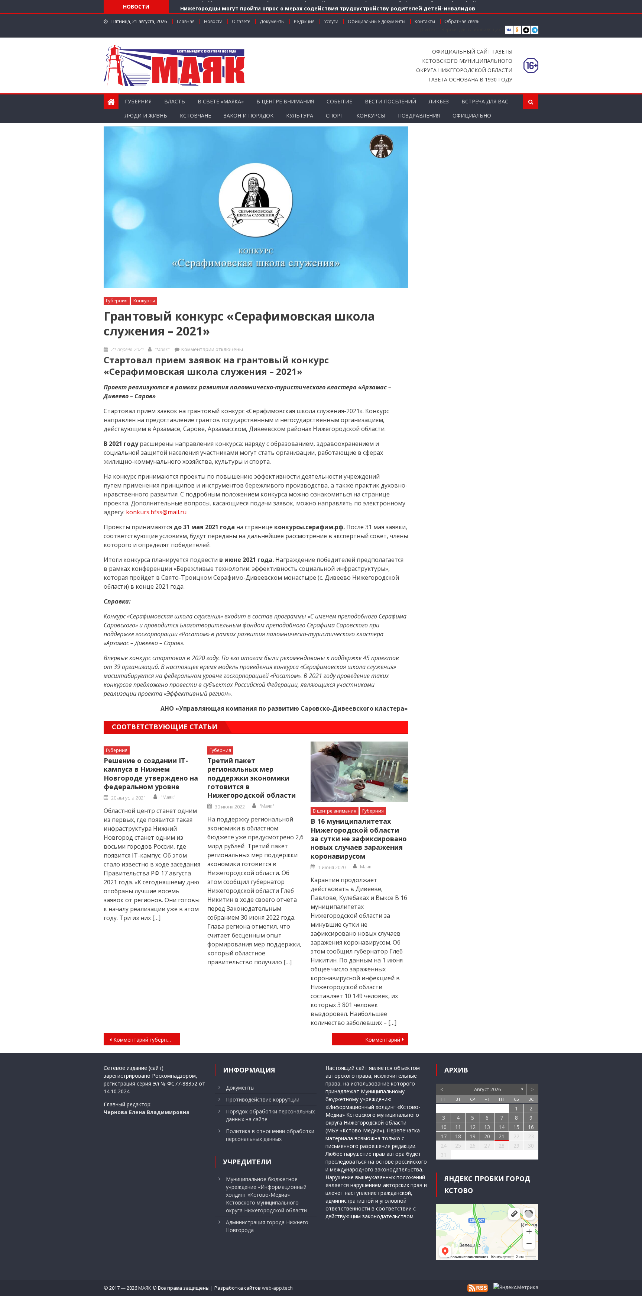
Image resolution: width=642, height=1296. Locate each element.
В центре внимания (285, 101)
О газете (241, 21)
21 (502, 1136)
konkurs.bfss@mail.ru (156, 512)
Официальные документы (376, 21)
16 (531, 1127)
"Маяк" (162, 349)
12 (473, 1127)
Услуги (331, 21)
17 (444, 1136)
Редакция (304, 21)
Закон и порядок (248, 115)
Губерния (138, 101)
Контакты (425, 21)
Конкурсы (370, 115)
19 (473, 1136)
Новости (213, 21)
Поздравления (419, 115)
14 (502, 1127)
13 (487, 1127)
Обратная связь (462, 21)
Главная (186, 21)
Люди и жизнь (146, 115)
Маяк (365, 866)
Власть (174, 101)
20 (487, 1136)
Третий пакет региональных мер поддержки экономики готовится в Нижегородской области (251, 778)
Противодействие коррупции (262, 1099)
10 (444, 1127)
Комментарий (382, 1039)
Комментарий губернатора (146, 1039)
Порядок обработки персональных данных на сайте (270, 1115)
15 (516, 1127)
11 (458, 1127)
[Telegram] (534, 30)
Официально (472, 115)
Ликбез (439, 101)
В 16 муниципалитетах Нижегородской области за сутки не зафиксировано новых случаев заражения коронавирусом (359, 839)
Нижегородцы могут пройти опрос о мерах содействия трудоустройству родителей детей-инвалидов (327, 6)
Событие (339, 101)
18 (458, 1136)
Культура (299, 115)
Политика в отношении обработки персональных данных (270, 1135)
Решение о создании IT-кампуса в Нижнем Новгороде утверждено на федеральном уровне (151, 773)
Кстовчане (195, 115)
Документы (272, 21)
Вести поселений (390, 101)
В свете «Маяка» (221, 101)
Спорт (335, 115)
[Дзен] (526, 30)
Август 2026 (487, 1089)
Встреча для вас (484, 101)
